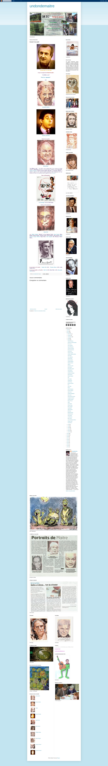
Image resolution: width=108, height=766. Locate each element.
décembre (70, 333)
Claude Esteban (70, 361)
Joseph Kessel (70, 371)
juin (68, 424)
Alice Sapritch (49, 236)
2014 (68, 442)
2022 (68, 331)
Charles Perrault (38, 750)
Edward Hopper (70, 376)
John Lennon (38, 726)
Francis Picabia (38, 714)
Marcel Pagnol (38, 738)
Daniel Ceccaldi (70, 365)
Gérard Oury (70, 381)
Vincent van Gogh (71, 348)
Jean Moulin (70, 403)
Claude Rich (70, 380)
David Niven (70, 351)
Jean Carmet (56, 234)
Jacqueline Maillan (46, 107)
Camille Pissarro (70, 399)
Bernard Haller (38, 702)
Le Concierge (41, 202)
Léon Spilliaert (70, 357)
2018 (68, 436)
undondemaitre (42, 6)
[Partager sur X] (45, 274)
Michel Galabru (35, 234)
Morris (69, 387)
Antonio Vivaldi (70, 352)
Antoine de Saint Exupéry (72, 342)
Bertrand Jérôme (70, 383)
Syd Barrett (70, 408)
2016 (68, 439)
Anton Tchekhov (70, 389)
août (69, 338)
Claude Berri (70, 422)
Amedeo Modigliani (71, 393)
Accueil (46, 309)
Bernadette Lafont (71, 368)
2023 (68, 329)
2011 (68, 446)
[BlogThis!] (44, 274)
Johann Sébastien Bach (72, 354)
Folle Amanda (45, 77)
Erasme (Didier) (70, 390)
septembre (70, 336)
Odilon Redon (70, 409)
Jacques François (33, 170)
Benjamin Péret (70, 412)
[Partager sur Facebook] (47, 274)
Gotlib (37, 708)
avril (69, 427)
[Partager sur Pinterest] (48, 274)
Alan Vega (69, 386)
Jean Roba (70, 355)
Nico (68, 384)
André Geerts (70, 358)
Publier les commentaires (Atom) (39, 310)
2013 (68, 443)
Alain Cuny (70, 392)
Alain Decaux (70, 374)
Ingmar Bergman (70, 346)
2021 (68, 332)
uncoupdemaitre (74, 451)
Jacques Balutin (36, 236)
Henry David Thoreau (71, 396)
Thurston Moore (53, 267)
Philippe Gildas (38, 732)
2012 (68, 445)
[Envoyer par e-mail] (43, 274)
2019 (68, 435)
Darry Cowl (46, 232)
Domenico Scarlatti (71, 373)
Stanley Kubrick (70, 362)
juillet (69, 339)
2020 (68, 433)
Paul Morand (70, 370)
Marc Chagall (70, 406)
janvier (69, 431)
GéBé (69, 402)
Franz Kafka (70, 415)
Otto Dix (45, 270)
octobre (69, 335)
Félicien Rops (70, 405)
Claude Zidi (44, 267)
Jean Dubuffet (70, 345)
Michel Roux (45, 166)
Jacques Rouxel (38, 744)
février (69, 430)
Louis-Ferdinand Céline (72, 419)
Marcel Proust (70, 400)
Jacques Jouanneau (46, 135)
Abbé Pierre (38, 720)
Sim (68, 377)
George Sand (70, 421)
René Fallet (70, 367)
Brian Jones (70, 418)
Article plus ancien (59, 309)
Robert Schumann (71, 349)
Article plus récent (33, 309)
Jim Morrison (70, 416)
